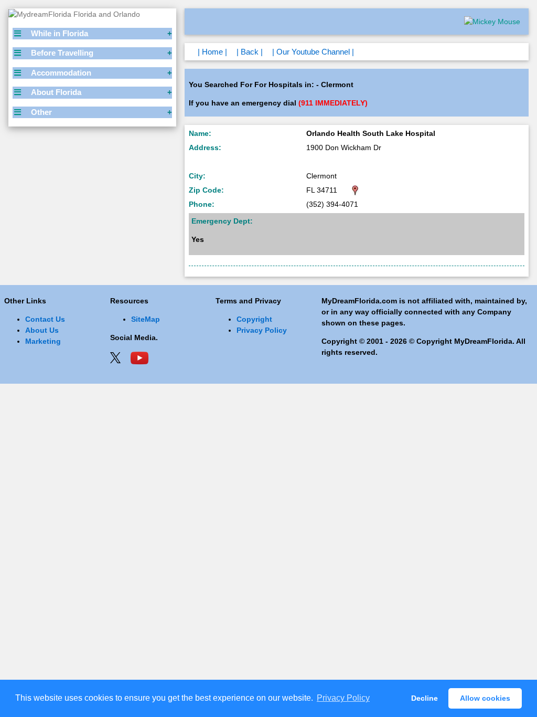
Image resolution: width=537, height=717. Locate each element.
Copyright (254, 319)
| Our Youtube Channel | (313, 51)
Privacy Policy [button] (343, 697)
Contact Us (45, 319)
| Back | (249, 51)
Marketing (43, 341)
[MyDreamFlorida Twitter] (115, 357)
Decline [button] (424, 698)
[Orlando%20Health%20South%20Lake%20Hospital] (355, 190)
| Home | (212, 51)
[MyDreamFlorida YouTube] (139, 357)
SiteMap (145, 319)
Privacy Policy (262, 330)
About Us (42, 330)
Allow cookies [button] (485, 698)
